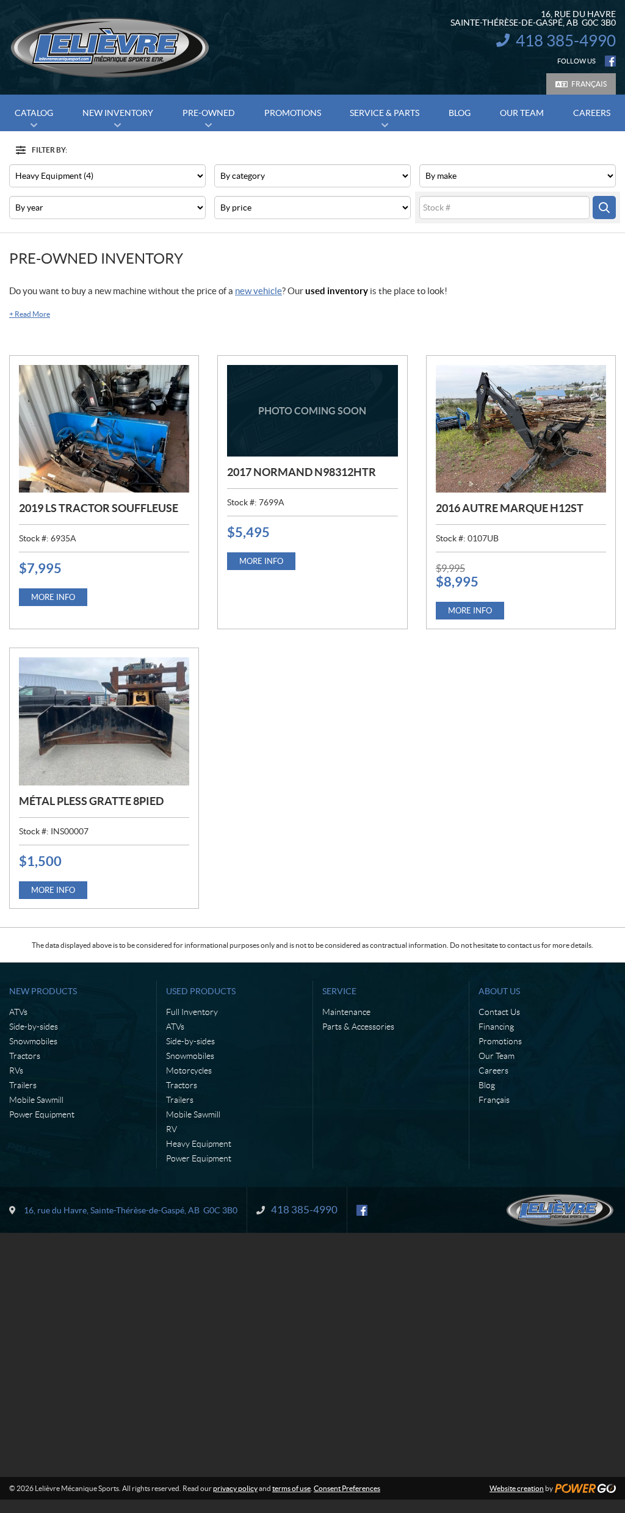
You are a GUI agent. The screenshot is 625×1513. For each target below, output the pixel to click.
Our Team (497, 1056)
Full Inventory (192, 1012)
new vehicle (258, 291)
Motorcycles (189, 1070)
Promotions (500, 1041)
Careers (493, 1070)
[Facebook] (610, 61)
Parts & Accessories (358, 1026)
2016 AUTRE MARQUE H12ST (509, 508)
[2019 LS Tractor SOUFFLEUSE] (104, 429)
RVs (16, 1070)
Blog (487, 1085)
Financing (496, 1026)
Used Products (201, 991)
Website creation (517, 1488)
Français (589, 84)
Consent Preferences (347, 1488)
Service (339, 991)
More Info (53, 597)
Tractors (24, 1056)
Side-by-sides (33, 1026)
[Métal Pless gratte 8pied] (104, 721)
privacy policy (235, 1488)
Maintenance (346, 1012)
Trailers (23, 1085)
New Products (43, 991)
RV (171, 1129)
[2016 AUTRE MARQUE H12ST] (521, 429)
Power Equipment (41, 1114)
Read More (29, 314)
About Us (499, 991)
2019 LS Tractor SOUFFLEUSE (98, 508)
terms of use (291, 1488)
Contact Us (499, 1012)
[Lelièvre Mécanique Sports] (110, 47)
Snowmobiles (33, 1041)
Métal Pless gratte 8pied (91, 801)
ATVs (18, 1012)
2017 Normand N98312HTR (301, 472)
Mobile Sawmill (36, 1100)
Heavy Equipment (198, 1144)
